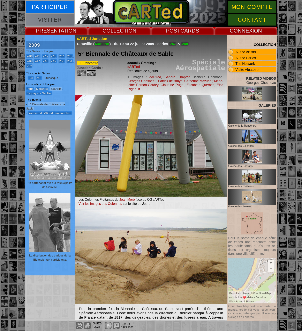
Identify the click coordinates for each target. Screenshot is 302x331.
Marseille (42, 88)
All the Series (245, 58)
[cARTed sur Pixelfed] (108, 328)
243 (53, 56)
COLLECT (115, 31)
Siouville (56, 88)
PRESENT (48, 31)
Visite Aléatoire (246, 70)
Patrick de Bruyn (170, 81)
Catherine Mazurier (198, 81)
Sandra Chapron (178, 77)
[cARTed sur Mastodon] (116, 328)
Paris (30, 88)
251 (70, 61)
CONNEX (241, 31)
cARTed (133, 67)
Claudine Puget (172, 85)
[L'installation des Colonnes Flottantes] (82, 75)
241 (37, 56)
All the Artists (245, 52)
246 (29, 61)
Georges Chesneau (142, 81)
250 (62, 61)
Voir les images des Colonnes (100, 203)
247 (37, 61)
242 (45, 56)
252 (29, 66)
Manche (102, 44)
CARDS (189, 31)
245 (70, 56)
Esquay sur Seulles (39, 93)
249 (53, 61)
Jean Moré (127, 199)
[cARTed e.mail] (79, 328)
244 (62, 56)
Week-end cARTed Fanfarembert (50, 113)
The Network (245, 64)
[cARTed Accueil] (87, 328)
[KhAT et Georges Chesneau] (92, 75)
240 (29, 56)
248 (45, 61)
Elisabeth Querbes (200, 85)
